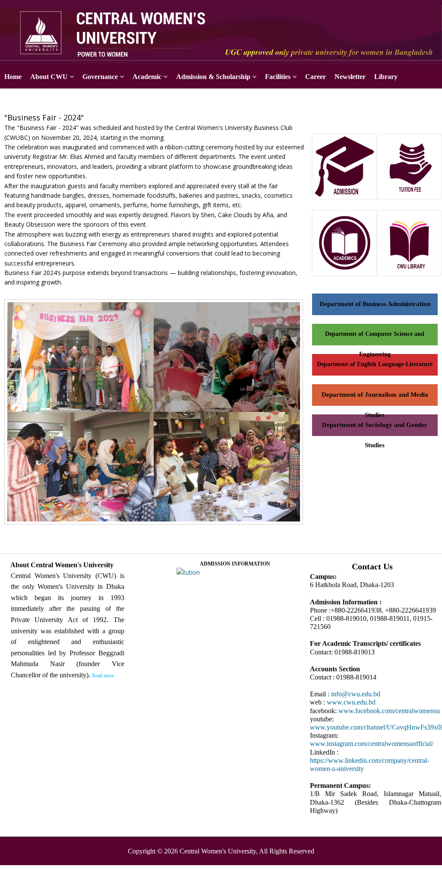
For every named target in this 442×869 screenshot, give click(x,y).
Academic (147, 76)
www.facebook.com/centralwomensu (389, 710)
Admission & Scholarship (213, 76)
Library (386, 76)
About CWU (49, 76)
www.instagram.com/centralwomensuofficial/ (371, 743)
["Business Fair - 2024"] (156, 525)
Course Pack (23, 100)
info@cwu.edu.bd (355, 694)
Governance (100, 76)
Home (13, 76)
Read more (103, 676)
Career (315, 76)
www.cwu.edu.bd (351, 702)
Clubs (65, 100)
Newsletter (350, 76)
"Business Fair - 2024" (44, 117)
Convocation (107, 100)
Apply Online (422, 9)
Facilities (277, 76)
